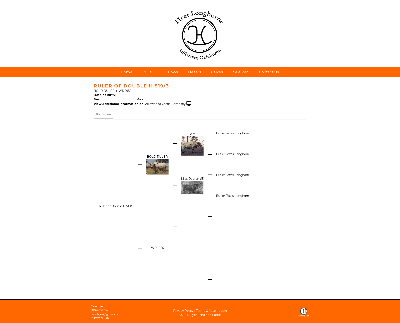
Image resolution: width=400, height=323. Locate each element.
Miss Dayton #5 (192, 179)
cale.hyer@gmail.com (105, 314)
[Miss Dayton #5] (192, 187)
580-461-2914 (99, 310)
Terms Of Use (206, 311)
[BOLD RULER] (157, 166)
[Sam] (192, 145)
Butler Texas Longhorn (232, 133)
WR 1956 (125, 91)
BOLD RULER (104, 91)
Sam (192, 134)
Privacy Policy (183, 311)
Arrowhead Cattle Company (165, 104)
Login (223, 311)
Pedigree (103, 114)
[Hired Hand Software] (303, 310)
